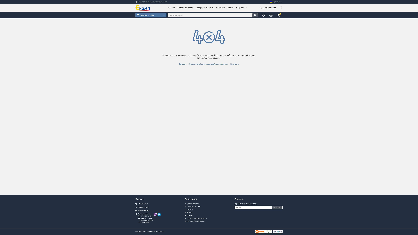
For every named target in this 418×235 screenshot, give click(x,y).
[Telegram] (159, 216)
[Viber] (155, 216)
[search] (255, 15)
